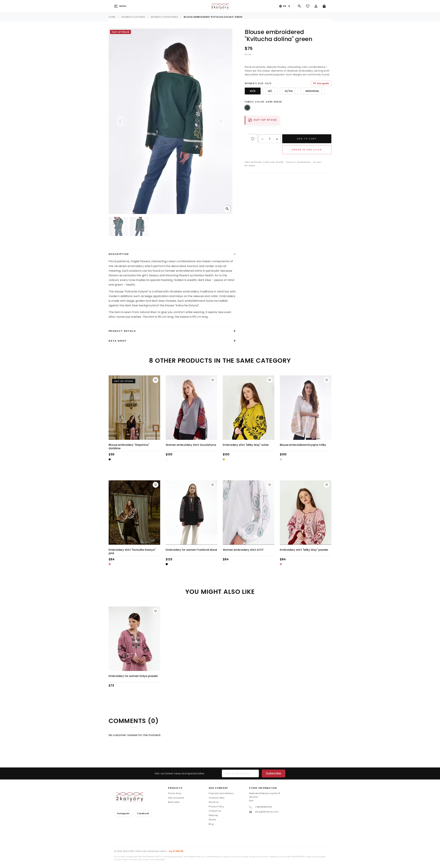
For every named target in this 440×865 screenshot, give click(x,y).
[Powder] (281, 564)
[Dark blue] (110, 459)
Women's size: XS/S (258, 83)
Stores (212, 819)
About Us (214, 802)
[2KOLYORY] (129, 796)
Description (119, 254)
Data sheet (118, 340)
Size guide (321, 83)
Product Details (122, 331)
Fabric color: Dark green (263, 101)
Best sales (174, 802)
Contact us (215, 810)
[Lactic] (281, 459)
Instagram (123, 813)
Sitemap (213, 815)
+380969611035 (263, 807)
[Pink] (110, 564)
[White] (167, 459)
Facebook (143, 813)
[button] (262, 139)
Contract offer (217, 797)
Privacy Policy (216, 806)
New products (176, 797)
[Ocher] (224, 459)
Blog (211, 824)
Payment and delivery (221, 793)
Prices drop (174, 793)
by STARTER (176, 851)
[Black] (167, 564)
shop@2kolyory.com (266, 811)
